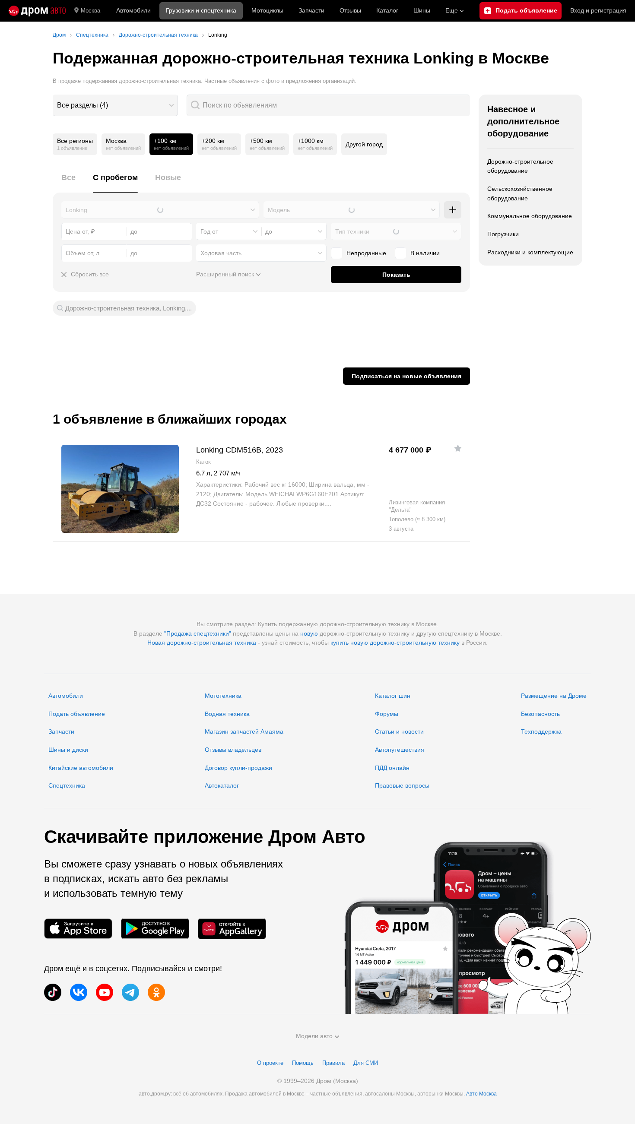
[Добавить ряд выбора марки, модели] (452, 209)
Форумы (386, 713)
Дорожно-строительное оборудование (520, 166)
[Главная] (37, 11)
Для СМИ (365, 1063)
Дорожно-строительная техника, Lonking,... (128, 308)
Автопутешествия (399, 749)
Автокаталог (222, 785)
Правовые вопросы (402, 785)
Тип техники (352, 231)
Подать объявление (76, 713)
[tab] (68, 182)
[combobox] (115, 105)
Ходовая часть (220, 253)
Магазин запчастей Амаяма (244, 731)
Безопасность (540, 713)
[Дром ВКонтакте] (78, 992)
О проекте (270, 1063)
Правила (333, 1063)
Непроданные (366, 253)
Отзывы (350, 10)
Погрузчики (503, 234)
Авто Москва (481, 1094)
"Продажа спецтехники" (197, 633)
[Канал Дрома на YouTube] (104, 992)
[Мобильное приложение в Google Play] (155, 928)
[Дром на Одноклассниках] (156, 992)
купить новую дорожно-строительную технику (395, 642)
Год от (209, 231)
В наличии (425, 253)
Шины (421, 10)
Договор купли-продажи (238, 767)
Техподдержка (541, 731)
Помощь (303, 1063)
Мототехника (223, 695)
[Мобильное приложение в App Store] (78, 928)
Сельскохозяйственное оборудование (519, 193)
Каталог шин (392, 695)
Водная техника (227, 713)
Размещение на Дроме (554, 695)
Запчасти (311, 10)
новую (309, 633)
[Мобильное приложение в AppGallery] (232, 928)
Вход (598, 10)
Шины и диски (68, 749)
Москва (90, 10)
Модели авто (314, 1035)
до (268, 231)
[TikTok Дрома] (52, 992)
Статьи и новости (399, 731)
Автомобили (133, 10)
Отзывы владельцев (233, 749)
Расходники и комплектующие (530, 252)
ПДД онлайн (392, 767)
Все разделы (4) (82, 105)
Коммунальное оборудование (529, 215)
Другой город (364, 144)
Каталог (387, 10)
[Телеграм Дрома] (130, 992)
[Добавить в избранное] (457, 448)
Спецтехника (66, 785)
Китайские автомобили (80, 767)
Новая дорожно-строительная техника (201, 642)
